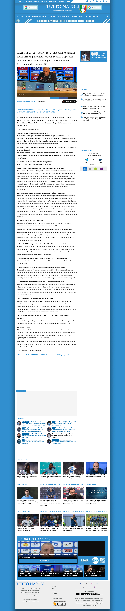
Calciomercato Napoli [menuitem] (39, 16)
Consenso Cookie (57, 598)
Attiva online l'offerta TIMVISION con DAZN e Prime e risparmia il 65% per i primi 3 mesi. (45, 355)
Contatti (54, 591)
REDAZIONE (44, 1)
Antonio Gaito (34, 599)
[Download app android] (103, 1)
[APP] (85, 168)
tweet (72, 98)
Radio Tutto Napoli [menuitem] (77, 16)
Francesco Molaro (35, 601)
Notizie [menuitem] (28, 16)
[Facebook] (87, 1)
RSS (53, 588)
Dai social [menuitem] (88, 16)
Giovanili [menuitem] (96, 16)
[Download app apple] (100, 1)
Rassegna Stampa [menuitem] (63, 16)
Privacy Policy (56, 596)
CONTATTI (61, 1)
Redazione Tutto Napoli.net (26, 101)
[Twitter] (90, 1)
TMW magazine (27, 1)
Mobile (54, 586)
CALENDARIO (52, 1)
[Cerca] (107, 16)
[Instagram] (93, 1)
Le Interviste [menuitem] (52, 16)
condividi (63, 98)
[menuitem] (17, 16)
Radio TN (36, 1)
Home (19, 1)
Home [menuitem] (22, 16)
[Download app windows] (106, 1)
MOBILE (68, 1)
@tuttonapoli (41, 101)
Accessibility (55, 593)
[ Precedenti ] (93, 164)
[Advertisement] (93, 184)
